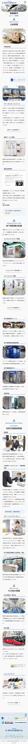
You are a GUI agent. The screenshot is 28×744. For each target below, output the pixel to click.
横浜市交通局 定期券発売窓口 (12, 511)
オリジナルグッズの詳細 (13, 702)
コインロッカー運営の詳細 (12, 307)
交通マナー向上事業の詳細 (12, 129)
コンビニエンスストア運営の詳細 (13, 270)
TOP (25, 716)
